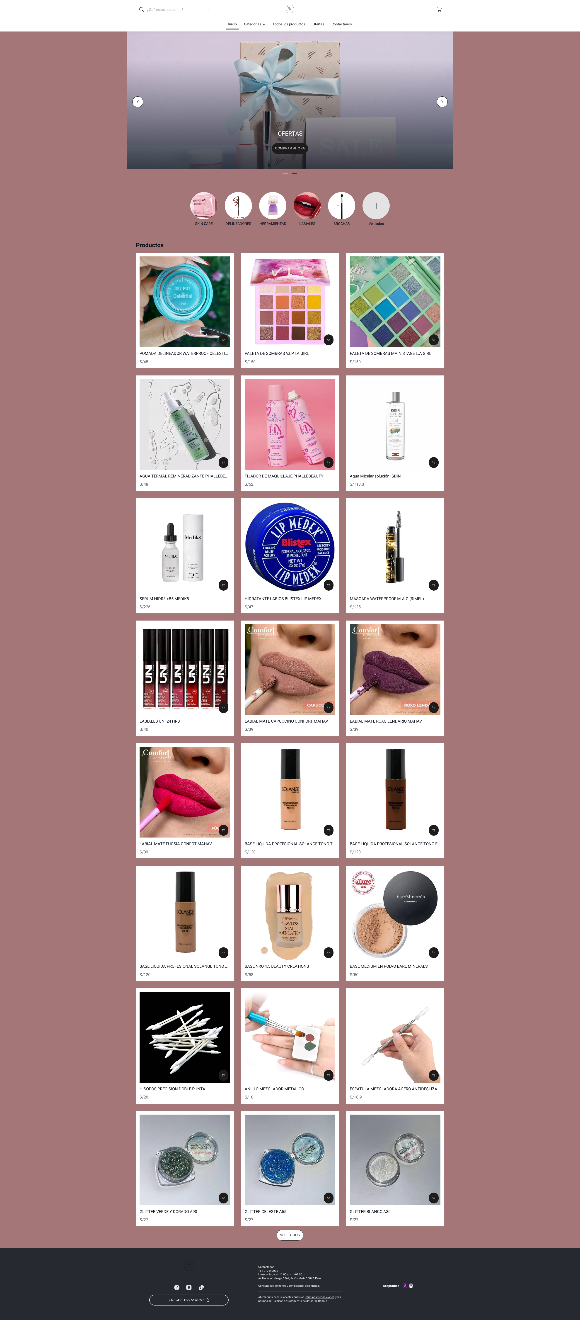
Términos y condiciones (289, 1285)
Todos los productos (289, 24)
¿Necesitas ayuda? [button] (186, 1300)
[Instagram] (189, 1287)
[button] (439, 9)
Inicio (232, 24)
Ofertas (318, 24)
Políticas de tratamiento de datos (293, 1301)
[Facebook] (176, 1287)
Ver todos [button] (290, 1235)
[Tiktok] (201, 1287)
